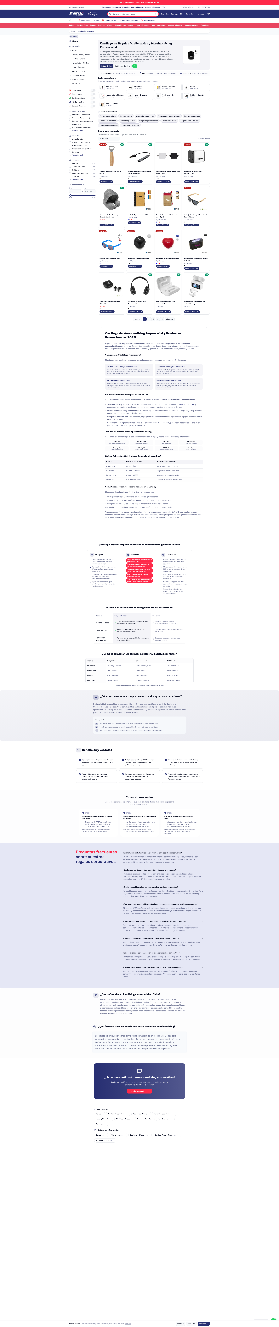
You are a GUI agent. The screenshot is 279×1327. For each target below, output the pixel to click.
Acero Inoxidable (78, 167)
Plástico (75, 163)
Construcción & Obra (79, 145)
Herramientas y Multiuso (124, 25)
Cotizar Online (106, 66)
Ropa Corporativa (191, 25)
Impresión (164, 14)
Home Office (76, 124)
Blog (182, 14)
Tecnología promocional (130, 125)
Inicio (73, 31)
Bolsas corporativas (169, 121)
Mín (70, 188)
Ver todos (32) (77, 155)
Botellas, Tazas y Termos (86, 25)
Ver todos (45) (77, 179)
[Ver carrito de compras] (208, 14)
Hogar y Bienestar (142, 25)
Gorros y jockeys (126, 116)
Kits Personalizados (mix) (81, 128)
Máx (85, 188)
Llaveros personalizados (109, 125)
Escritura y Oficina (105, 25)
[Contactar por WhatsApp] (134, 66)
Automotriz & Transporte (81, 142)
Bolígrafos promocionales (148, 121)
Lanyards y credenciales (190, 121)
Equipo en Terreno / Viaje (81, 118)
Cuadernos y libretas (127, 121)
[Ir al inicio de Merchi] (76, 14)
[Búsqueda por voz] (155, 13)
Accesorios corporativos (145, 116)
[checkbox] (70, 114)
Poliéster (75, 170)
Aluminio (75, 176)
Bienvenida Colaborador (81, 114)
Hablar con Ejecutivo (122, 66)
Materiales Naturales (80, 173)
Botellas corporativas (192, 116)
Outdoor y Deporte (175, 25)
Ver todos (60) (77, 131)
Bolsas (71, 25)
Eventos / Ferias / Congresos (82, 121)
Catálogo (174, 14)
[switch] (93, 90)
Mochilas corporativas (108, 121)
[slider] (70, 195)
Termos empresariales (108, 116)
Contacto (189, 14)
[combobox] (109, 139)
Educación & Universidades (82, 149)
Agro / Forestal (77, 139)
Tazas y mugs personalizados (169, 116)
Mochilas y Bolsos (159, 25)
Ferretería (75, 152)
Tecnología (205, 25)
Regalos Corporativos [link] (86, 31)
